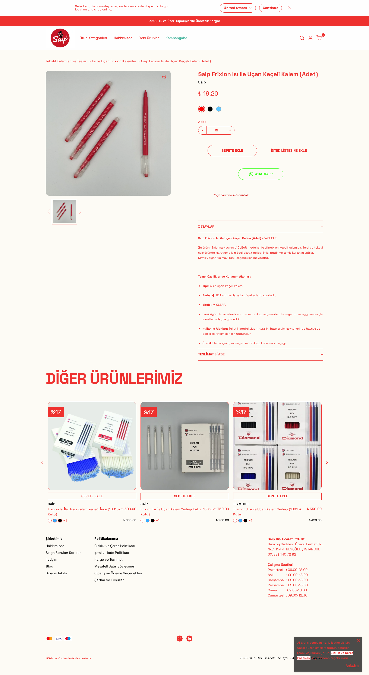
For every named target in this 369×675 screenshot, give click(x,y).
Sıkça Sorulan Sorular (63, 552)
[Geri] (44, 462)
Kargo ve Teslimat (108, 559)
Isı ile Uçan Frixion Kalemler (114, 61)
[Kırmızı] (201, 109)
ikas (49, 658)
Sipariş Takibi (56, 573)
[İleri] (324, 462)
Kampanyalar (176, 38)
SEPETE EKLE (232, 150)
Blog (49, 566)
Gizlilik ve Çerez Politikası (114, 546)
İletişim (51, 559)
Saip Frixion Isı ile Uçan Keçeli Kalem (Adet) (176, 61)
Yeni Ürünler (149, 38)
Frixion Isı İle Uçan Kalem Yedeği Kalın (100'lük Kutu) (177, 511)
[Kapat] (289, 8)
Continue (270, 8)
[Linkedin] (189, 639)
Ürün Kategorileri (93, 38)
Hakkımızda (123, 38)
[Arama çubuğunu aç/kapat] (302, 38)
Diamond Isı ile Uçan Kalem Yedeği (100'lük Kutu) (267, 511)
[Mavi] (218, 109)
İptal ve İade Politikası (112, 552)
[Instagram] (180, 639)
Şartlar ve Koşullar (109, 580)
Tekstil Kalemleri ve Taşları (66, 61)
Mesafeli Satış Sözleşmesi (114, 566)
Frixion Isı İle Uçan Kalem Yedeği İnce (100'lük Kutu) (84, 511)
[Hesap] (310, 38)
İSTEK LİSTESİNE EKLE (289, 150)
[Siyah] (210, 109)
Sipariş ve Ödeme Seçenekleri (118, 573)
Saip (202, 82)
